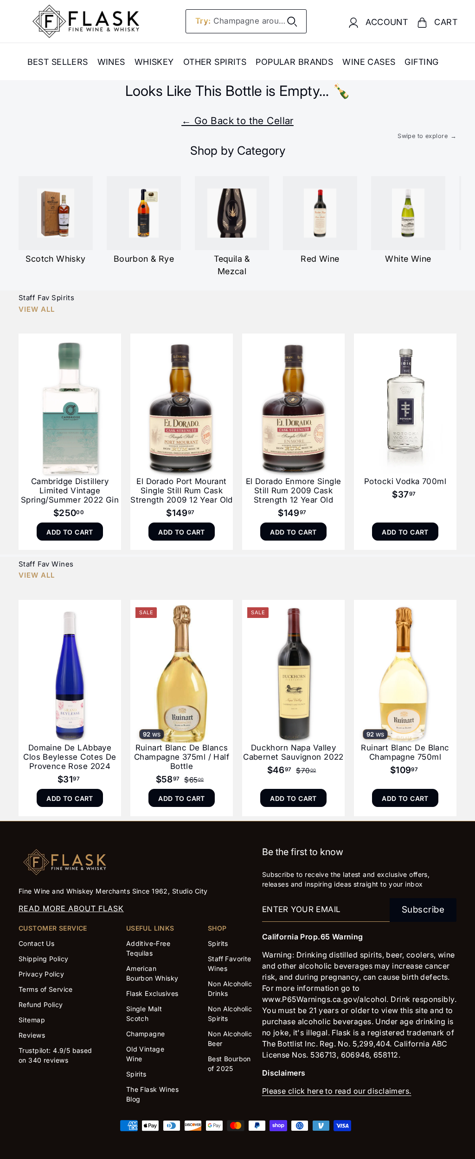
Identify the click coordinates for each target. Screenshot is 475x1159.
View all (37, 309)
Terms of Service (46, 989)
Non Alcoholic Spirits (230, 1013)
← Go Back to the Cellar (237, 120)
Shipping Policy (43, 959)
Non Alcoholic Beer (230, 1038)
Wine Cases (368, 62)
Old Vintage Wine (145, 1054)
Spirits (136, 1074)
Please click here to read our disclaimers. (336, 1091)
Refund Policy (41, 1004)
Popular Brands (294, 62)
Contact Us (36, 943)
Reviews (32, 1035)
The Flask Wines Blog (152, 1094)
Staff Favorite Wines (229, 963)
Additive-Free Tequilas (148, 948)
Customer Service (53, 928)
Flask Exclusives (152, 993)
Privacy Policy (41, 974)
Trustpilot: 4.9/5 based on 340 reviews (55, 1055)
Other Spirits (215, 62)
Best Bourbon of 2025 (229, 1063)
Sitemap (32, 1020)
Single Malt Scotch (144, 1013)
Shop (217, 928)
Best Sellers (57, 62)
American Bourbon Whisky (152, 973)
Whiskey (154, 62)
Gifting (421, 62)
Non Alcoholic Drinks (230, 988)
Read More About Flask (71, 908)
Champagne (145, 1034)
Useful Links (150, 928)
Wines (111, 62)
